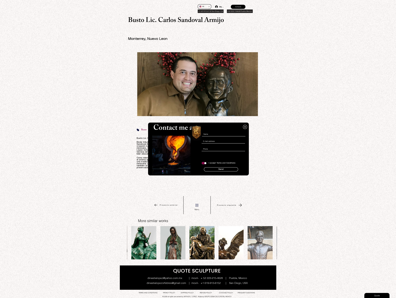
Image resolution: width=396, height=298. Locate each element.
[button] (245, 127)
